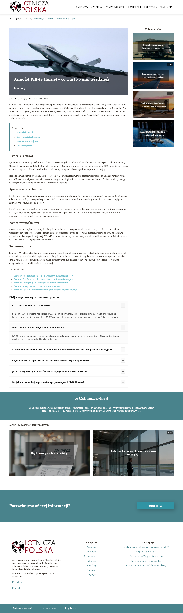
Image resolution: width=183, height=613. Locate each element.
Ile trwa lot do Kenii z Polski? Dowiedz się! (146, 565)
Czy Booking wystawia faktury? (49, 453)
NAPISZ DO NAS (155, 506)
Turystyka (150, 7)
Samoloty (82, 7)
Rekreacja (166, 7)
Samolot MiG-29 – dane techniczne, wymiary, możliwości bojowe (45, 289)
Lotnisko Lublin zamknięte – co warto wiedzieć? (133, 453)
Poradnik (91, 551)
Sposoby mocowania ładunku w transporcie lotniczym (153, 47)
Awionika (97, 7)
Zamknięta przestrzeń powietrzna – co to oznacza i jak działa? (153, 76)
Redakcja (17, 582)
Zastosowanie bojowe (27, 141)
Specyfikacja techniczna (28, 137)
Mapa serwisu (49, 608)
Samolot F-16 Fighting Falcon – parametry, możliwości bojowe (44, 275)
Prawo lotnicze (115, 7)
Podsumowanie (24, 145)
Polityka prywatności (23, 608)
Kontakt (17, 588)
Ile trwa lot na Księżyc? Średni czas (146, 556)
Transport (134, 7)
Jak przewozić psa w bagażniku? (146, 561)
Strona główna (16, 18)
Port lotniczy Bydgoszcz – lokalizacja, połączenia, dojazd (153, 105)
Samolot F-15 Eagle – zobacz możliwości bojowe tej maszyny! (43, 279)
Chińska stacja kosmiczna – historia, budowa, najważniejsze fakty (153, 133)
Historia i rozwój (25, 132)
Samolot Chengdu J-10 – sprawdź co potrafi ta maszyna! (41, 282)
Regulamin (70, 608)
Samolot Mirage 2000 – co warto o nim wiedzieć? (37, 286)
